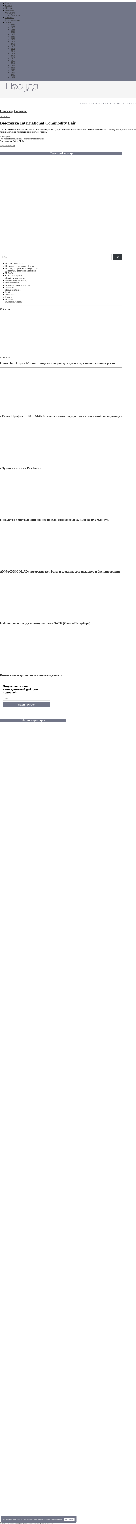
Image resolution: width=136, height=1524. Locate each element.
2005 (13, 75)
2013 (13, 56)
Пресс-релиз (5, 136)
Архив (8, 22)
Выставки (9, 10)
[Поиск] (117, 257)
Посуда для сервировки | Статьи (19, 266)
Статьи (8, 6)
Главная (8, 3)
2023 (13, 32)
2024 (13, 29)
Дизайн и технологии (15, 278)
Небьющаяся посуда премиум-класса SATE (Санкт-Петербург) (45, 623)
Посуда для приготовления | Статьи (21, 268)
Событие (20, 111)
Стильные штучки (13, 275)
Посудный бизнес (13, 290)
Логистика (10, 295)
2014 (13, 53)
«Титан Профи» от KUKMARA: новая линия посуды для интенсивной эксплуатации (61, 416)
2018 (13, 44)
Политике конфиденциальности (53, 1519)
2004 (13, 77)
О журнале (10, 13)
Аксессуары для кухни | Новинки (20, 271)
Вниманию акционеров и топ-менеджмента (31, 675)
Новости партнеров (14, 263)
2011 (13, 60)
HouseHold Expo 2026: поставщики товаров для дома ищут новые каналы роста (57, 363)
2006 (13, 72)
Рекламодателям (12, 20)
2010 (13, 63)
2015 (13, 51)
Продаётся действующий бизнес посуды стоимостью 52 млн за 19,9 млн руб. (54, 519)
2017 (13, 46)
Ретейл (8, 292)
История (9, 299)
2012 (13, 58)
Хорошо (69, 1519)
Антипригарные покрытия (17, 285)
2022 (13, 34)
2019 (13, 41)
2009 (13, 65)
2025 (13, 27)
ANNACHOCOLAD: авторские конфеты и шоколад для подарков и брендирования (60, 571)
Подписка (15, 15)
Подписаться (26, 705)
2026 (13, 25)
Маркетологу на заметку (16, 280)
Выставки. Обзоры (13, 302)
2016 (13, 48)
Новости (9, 8)
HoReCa (9, 273)
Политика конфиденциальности (38, 1523)
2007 (13, 70)
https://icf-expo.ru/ (7, 145)
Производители (12, 283)
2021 (13, 37)
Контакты (9, 17)
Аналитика (10, 287)
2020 (13, 39)
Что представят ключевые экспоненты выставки (22, 139)
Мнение (9, 297)
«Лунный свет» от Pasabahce (20, 468)
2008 (13, 68)
